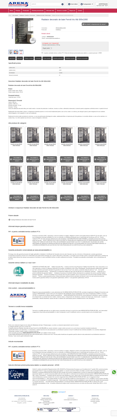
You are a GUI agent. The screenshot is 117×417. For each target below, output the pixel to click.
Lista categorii (15, 15)
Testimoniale (46, 401)
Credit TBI (46, 404)
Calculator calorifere (95, 401)
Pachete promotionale (38, 10)
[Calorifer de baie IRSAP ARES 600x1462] (84, 173)
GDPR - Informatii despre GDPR (46, 402)
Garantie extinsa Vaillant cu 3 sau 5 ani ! (22, 263)
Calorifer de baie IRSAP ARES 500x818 (16, 145)
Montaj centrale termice (46, 399)
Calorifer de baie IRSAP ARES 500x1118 (100, 145)
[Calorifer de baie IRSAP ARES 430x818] (33, 134)
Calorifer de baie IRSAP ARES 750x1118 (33, 183)
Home (11, 10)
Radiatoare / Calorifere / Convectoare (27, 15)
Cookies (95, 402)
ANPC (70, 402)
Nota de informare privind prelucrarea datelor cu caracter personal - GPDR (83, 53)
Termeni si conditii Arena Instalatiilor (20, 306)
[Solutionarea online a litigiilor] (69, 411)
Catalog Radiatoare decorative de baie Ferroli (23, 219)
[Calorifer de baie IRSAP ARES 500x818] (16, 134)
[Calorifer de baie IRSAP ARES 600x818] (67, 134)
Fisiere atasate (47, 58)
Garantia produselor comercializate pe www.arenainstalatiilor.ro (29, 250)
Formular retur (95, 398)
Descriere (19, 58)
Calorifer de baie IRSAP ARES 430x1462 (50, 183)
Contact (80, 10)
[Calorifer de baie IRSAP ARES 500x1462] (67, 173)
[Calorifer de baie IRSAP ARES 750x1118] (33, 173)
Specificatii (12, 58)
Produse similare (29, 58)
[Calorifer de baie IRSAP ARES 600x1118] (16, 173)
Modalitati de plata (70, 58)
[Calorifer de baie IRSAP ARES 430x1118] (84, 134)
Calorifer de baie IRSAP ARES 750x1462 (100, 183)
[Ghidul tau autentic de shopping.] (62, 393)
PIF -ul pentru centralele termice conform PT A (53, 53)
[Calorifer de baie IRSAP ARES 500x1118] (100, 134)
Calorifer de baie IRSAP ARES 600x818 (67, 145)
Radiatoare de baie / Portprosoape (43, 15)
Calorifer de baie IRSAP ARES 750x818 (50, 145)
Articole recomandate (82, 58)
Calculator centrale (95, 399)
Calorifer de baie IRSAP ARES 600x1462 (84, 183)
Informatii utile (50, 10)
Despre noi (72, 10)
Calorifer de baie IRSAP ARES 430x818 (33, 145)
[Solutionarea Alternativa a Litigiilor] (48, 411)
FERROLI (58, 29)
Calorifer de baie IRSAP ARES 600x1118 (16, 183)
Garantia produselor (58, 58)
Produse (18, 10)
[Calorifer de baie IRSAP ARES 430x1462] (50, 173)
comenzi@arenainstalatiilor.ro (52, 38)
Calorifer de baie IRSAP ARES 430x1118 (84, 145)
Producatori (26, 10)
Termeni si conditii (62, 10)
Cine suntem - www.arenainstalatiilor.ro (21, 288)
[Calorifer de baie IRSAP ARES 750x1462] (100, 173)
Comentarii (38, 58)
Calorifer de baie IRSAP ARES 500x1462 (67, 183)
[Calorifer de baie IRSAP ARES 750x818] (50, 134)
